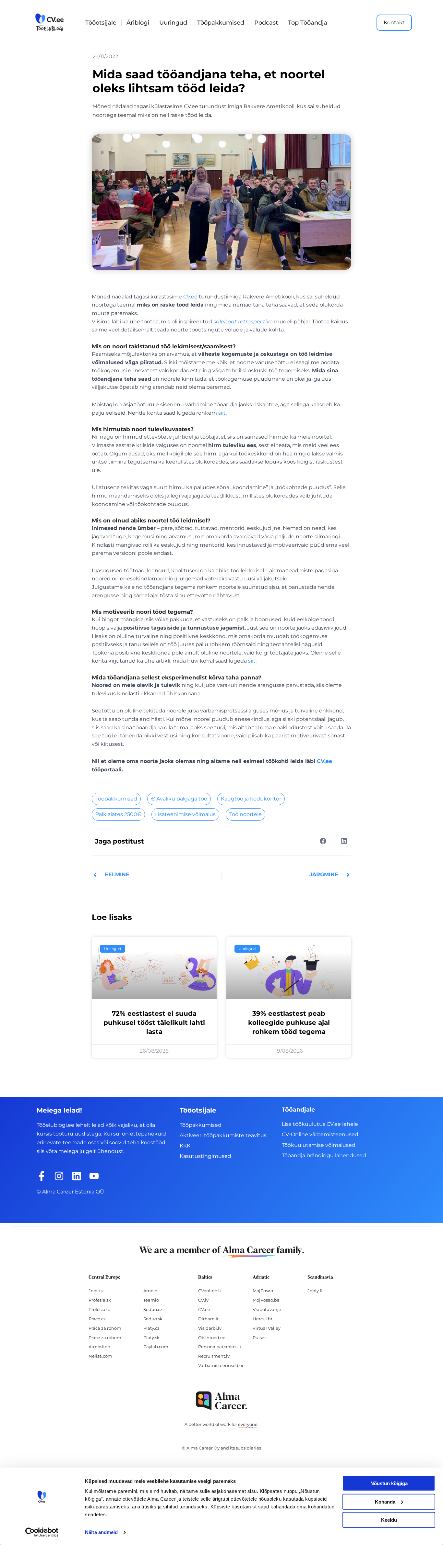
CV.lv (203, 1300)
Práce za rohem (105, 1337)
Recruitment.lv (214, 1356)
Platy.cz (151, 1328)
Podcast (266, 22)
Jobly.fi (314, 1290)
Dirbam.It (208, 1318)
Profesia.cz (100, 1309)
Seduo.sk (152, 1318)
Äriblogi (137, 22)
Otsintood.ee (211, 1337)
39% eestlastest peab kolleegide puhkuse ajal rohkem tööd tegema (289, 1023)
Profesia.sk (100, 1300)
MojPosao (263, 1290)
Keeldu (389, 1520)
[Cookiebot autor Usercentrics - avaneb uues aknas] (42, 1532)
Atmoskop (99, 1346)
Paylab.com (155, 1346)
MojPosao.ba (266, 1300)
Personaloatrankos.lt (219, 1346)
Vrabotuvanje (267, 1309)
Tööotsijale (100, 22)
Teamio (151, 1300)
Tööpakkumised (220, 22)
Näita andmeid (101, 1532)
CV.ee (190, 297)
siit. (222, 413)
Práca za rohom (105, 1328)
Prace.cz (97, 1318)
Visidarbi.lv (210, 1328)
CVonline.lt (209, 1290)
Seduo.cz (152, 1309)
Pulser (259, 1337)
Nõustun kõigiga (389, 1483)
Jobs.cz (96, 1290)
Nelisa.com (100, 1356)
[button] (323, 841)
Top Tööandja (307, 22)
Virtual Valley (267, 1328)
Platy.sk (151, 1337)
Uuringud (173, 22)
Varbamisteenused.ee (221, 1365)
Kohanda (385, 1501)
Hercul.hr (262, 1318)
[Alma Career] (221, 1400)
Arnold (150, 1290)
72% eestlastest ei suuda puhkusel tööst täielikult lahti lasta (154, 1023)
